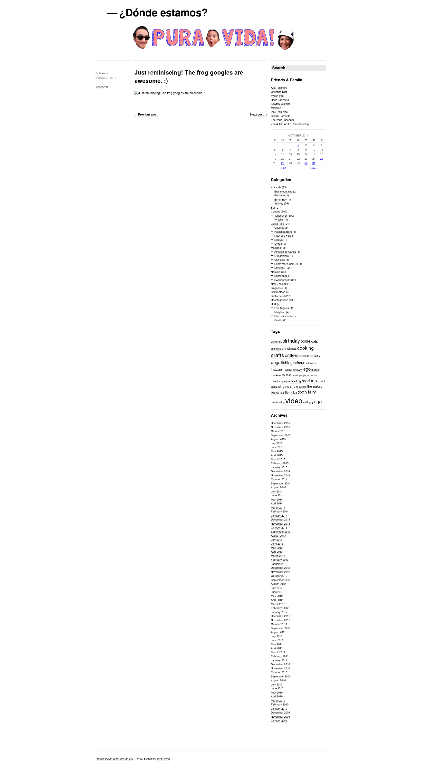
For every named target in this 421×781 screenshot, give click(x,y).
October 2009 (279, 720)
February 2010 (279, 704)
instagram (278, 369)
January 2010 (279, 708)
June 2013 (277, 543)
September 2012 (280, 580)
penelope (297, 375)
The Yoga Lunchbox (283, 120)
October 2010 (279, 672)
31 (313, 163)
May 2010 (277, 692)
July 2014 (276, 491)
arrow (274, 341)
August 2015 (278, 439)
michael (315, 369)
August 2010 (278, 680)
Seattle (278, 320)
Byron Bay (280, 199)
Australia (276, 187)
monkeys (276, 375)
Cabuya (279, 227)
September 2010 (280, 676)
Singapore (277, 288)
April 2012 (277, 600)
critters (292, 355)
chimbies (276, 348)
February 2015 (279, 463)
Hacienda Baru (283, 231)
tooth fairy (307, 392)
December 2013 (280, 519)
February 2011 (279, 656)
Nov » (313, 168)
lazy (299, 369)
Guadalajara (281, 256)
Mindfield (276, 108)
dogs (275, 362)
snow (294, 386)
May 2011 (277, 644)
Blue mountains (283, 191)
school (321, 381)
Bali (273, 207)
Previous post (145, 114)
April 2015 (277, 455)
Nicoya (278, 239)
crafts (277, 354)
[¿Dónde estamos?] (211, 55)
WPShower (163, 758)
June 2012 (277, 592)
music (286, 374)
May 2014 (277, 499)
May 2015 (277, 451)
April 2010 (277, 696)
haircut (298, 362)
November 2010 (280, 668)
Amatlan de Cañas (285, 251)
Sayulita (279, 268)
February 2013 (279, 559)
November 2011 (280, 620)
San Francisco (283, 316)
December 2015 (280, 423)
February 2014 (279, 511)
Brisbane (279, 195)
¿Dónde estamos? (164, 12)
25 (321, 158)
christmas (289, 348)
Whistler (279, 219)
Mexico (275, 248)
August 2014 (278, 487)
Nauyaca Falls (282, 235)
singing (283, 386)
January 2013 (279, 564)
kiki (295, 369)
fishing (287, 362)
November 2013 (280, 523)
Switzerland (278, 296)
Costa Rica (277, 223)
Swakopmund (282, 280)
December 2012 (280, 567)
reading (296, 381)
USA (273, 304)
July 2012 (276, 588)
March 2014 (278, 507)
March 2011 (278, 652)
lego (306, 369)
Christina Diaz (279, 92)
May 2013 (277, 548)
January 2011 (279, 660)
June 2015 (277, 447)
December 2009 (280, 712)
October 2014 (279, 479)
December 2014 (280, 471)
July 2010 (276, 684)
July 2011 (276, 636)
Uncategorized (279, 300)
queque (285, 381)
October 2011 (279, 624)
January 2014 (279, 515)
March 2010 (278, 700)
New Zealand (279, 284)
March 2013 (278, 556)
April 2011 (277, 648)
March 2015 (278, 459)
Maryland (279, 312)
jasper (288, 369)
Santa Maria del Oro (286, 264)
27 (282, 163)
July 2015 (276, 443)
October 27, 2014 (106, 77)
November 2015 (280, 427)
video (293, 400)
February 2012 (279, 608)
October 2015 (279, 431)
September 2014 (280, 483)
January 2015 (279, 467)
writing (307, 402)
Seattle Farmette (280, 116)
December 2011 (280, 616)
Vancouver (102, 86)
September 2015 (280, 435)
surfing (302, 386)
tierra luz (291, 392)
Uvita (277, 243)
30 (306, 163)
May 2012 (277, 596)
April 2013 (277, 551)
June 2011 (277, 640)
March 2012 (278, 604)
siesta (274, 386)
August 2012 (278, 584)
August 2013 (278, 535)
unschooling (278, 402)
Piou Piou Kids (279, 112)
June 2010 (277, 688)
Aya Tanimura (279, 87)
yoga (316, 401)
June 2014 (277, 495)
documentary (309, 355)
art (280, 341)
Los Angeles (281, 308)
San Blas (279, 259)
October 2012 (279, 576)
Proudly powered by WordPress (114, 758)
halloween (310, 363)
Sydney (278, 203)
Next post (258, 114)
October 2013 (279, 527)
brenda (103, 73)
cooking (305, 347)
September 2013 (280, 531)
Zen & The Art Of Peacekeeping (290, 124)
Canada (275, 211)
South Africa (278, 292)
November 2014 (280, 475)
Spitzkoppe (280, 276)
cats (314, 341)
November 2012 (280, 572)
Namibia (275, 272)
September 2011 (280, 628)
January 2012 (279, 612)
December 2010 (280, 664)
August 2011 (278, 632)
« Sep (282, 168)
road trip (309, 381)
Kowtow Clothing (280, 104)
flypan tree (277, 95)
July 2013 (276, 539)
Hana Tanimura (280, 100)
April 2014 (277, 503)
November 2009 (280, 716)
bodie (305, 341)
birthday (291, 340)
